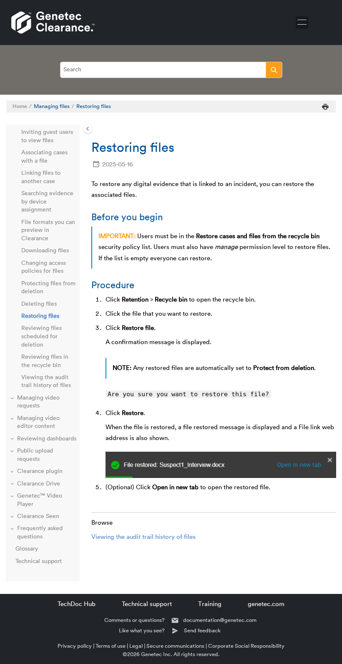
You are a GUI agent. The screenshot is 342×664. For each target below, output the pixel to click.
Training (209, 604)
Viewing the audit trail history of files (143, 537)
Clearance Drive (38, 484)
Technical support (38, 561)
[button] (18, 132)
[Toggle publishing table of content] (87, 128)
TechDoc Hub (77, 604)
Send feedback (202, 630)
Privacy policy (75, 646)
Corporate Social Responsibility (246, 646)
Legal (136, 646)
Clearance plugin (40, 471)
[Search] (274, 70)
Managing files (52, 106)
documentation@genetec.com (219, 620)
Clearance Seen (38, 516)
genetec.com (266, 604)
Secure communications (175, 646)
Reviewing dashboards (46, 439)
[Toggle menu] (302, 22)
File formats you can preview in (48, 230)
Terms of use (111, 646)
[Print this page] (325, 106)
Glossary (26, 549)
